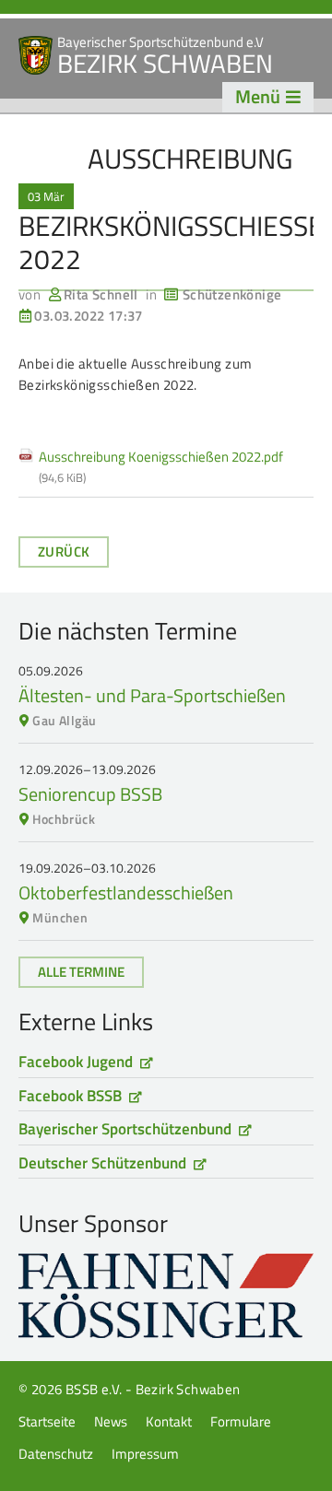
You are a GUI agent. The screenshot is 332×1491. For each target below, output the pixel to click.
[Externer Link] (166, 1296)
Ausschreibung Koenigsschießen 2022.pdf (161, 466)
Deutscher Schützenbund (102, 1163)
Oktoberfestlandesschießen (125, 892)
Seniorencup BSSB (90, 794)
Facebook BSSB (70, 1096)
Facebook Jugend (75, 1062)
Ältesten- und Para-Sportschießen (152, 695)
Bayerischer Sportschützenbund (124, 1129)
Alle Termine (81, 971)
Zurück (63, 551)
